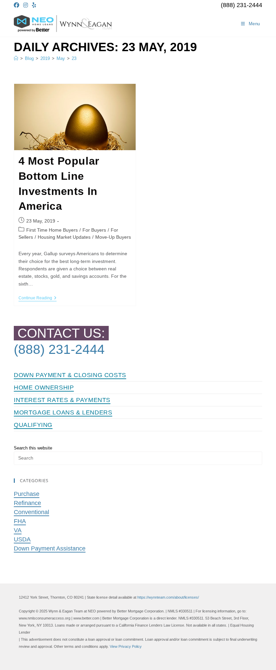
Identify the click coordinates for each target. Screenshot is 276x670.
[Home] (16, 58)
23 (74, 58)
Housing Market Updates (64, 237)
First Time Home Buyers (52, 230)
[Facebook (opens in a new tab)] (17, 5)
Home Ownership (44, 387)
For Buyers (94, 230)
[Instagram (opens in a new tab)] (25, 5)
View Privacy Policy (126, 646)
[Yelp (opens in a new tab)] (34, 5)
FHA (20, 521)
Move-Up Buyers (113, 237)
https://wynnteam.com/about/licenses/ (168, 597)
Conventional (31, 512)
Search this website (33, 447)
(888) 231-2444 (241, 5)
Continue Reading (38, 298)
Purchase (26, 494)
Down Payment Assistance (49, 548)
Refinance (27, 503)
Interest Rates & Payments (62, 400)
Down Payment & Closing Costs (70, 375)
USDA (22, 539)
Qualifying (33, 425)
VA (18, 530)
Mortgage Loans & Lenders (63, 412)
